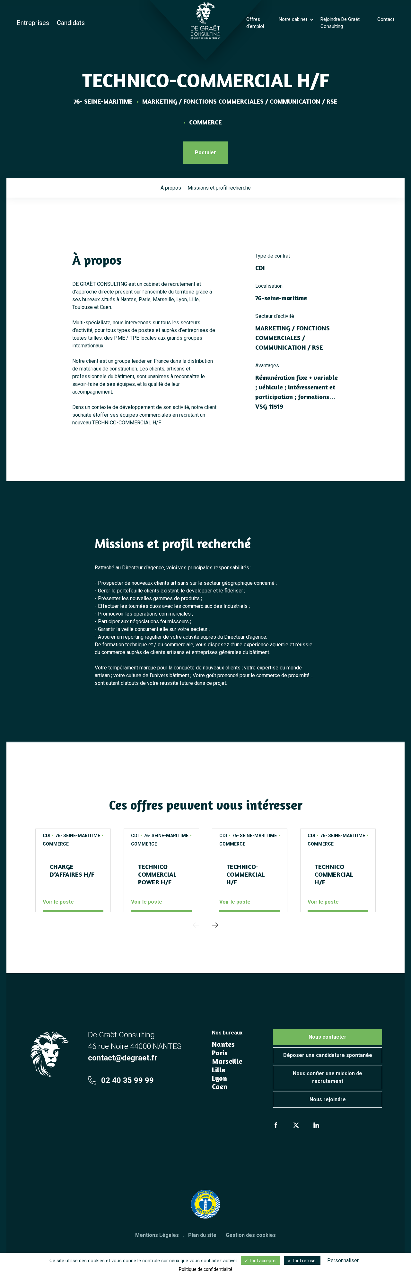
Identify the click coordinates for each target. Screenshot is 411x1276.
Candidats (71, 23)
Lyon (219, 1078)
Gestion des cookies (251, 1235)
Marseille (227, 1061)
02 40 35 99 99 (127, 1080)
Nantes (223, 1044)
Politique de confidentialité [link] (205, 1269)
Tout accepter (262, 1260)
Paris (220, 1053)
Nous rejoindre (328, 1099)
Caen (219, 1086)
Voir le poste (58, 902)
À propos (171, 188)
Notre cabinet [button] (294, 19)
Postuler (205, 152)
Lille (218, 1070)
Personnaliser (343, 1260)
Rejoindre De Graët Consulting (340, 23)
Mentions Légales (157, 1235)
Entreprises (33, 23)
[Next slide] (215, 925)
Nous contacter (327, 1037)
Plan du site (202, 1235)
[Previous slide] (196, 925)
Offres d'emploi (255, 23)
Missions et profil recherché (219, 188)
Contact (385, 19)
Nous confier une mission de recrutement (327, 1077)
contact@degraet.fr (122, 1057)
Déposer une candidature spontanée (327, 1055)
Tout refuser (304, 1260)
